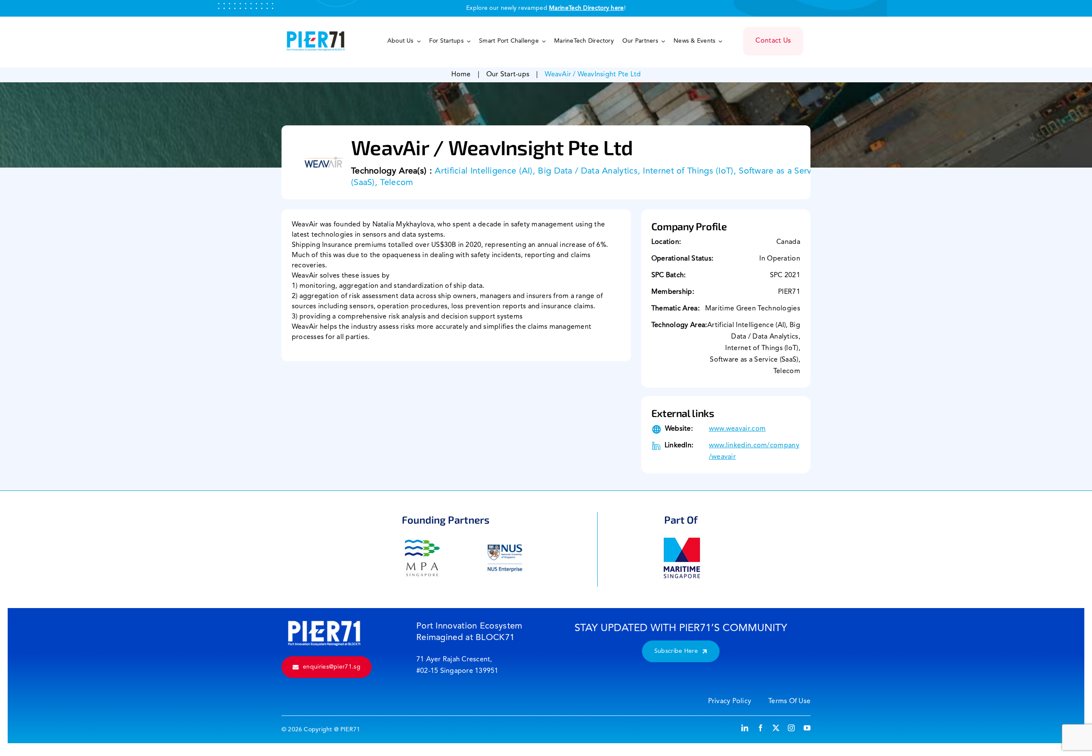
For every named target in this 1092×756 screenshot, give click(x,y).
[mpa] (422, 542)
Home (461, 74)
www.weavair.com (737, 429)
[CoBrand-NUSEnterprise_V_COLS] (505, 542)
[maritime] (682, 542)
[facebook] (760, 727)
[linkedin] (744, 727)
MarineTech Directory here (586, 8)
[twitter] (776, 727)
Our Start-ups (507, 74)
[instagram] (791, 727)
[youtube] (807, 727)
